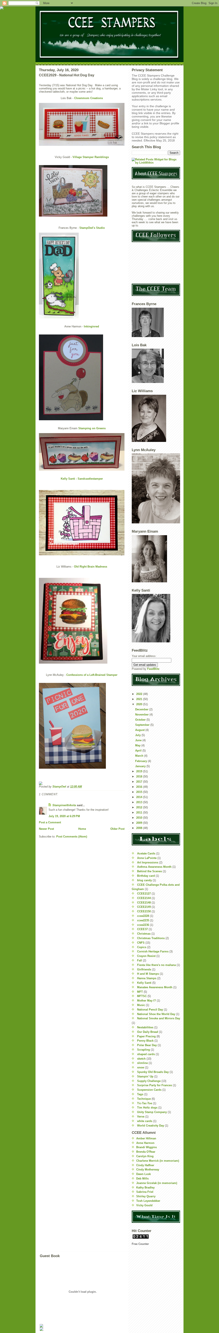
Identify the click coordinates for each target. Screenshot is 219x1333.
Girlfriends (144, 969)
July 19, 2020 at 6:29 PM (64, 816)
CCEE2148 (144, 902)
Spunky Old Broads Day (153, 1072)
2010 (139, 817)
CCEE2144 (144, 898)
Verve (140, 1116)
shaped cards (146, 1054)
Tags (140, 1094)
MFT (140, 991)
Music (141, 1005)
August (140, 730)
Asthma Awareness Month (154, 866)
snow (140, 1067)
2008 (139, 828)
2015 (139, 792)
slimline (142, 1063)
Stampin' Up (145, 1076)
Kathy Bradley (145, 1187)
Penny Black (145, 1040)
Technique (144, 1098)
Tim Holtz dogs (147, 1107)
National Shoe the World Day (156, 1014)
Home (82, 828)
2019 (139, 771)
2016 (139, 786)
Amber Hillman (146, 1138)
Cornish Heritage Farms (153, 951)
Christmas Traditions (151, 938)
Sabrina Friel (144, 1191)
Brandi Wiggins (146, 1147)
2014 (139, 797)
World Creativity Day (150, 1125)
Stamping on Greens (91, 428)
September (142, 724)
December (142, 709)
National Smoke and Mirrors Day (158, 1018)
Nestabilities (145, 1027)
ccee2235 (143, 920)
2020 (139, 704)
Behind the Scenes (149, 871)
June (138, 740)
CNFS (141, 942)
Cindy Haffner (145, 1165)
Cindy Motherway (147, 1169)
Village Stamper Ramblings (91, 157)
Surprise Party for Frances (154, 1085)
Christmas (144, 933)
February (141, 761)
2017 (139, 781)
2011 (139, 812)
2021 (139, 699)
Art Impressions (147, 862)
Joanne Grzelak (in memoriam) (156, 1183)
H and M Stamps (148, 973)
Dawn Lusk (143, 1174)
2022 (139, 694)
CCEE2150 (144, 911)
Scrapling (143, 1049)
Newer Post (46, 828)
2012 (139, 807)
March (139, 755)
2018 (139, 776)
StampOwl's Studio (92, 227)
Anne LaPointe (147, 858)
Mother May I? (146, 1000)
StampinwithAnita (64, 805)
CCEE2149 (144, 906)
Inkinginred (91, 326)
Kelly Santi (144, 982)
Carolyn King (145, 1156)
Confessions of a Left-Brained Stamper (91, 674)
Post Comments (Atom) (71, 836)
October (140, 719)
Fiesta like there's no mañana (156, 965)
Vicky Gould (144, 1205)
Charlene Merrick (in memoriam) (157, 1160)
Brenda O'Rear (145, 1151)
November (142, 714)
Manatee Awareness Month (154, 987)
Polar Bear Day (147, 1045)
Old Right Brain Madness (90, 566)
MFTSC (142, 996)
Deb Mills (142, 1178)
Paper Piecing (146, 1036)
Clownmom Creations (88, 98)
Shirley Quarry (145, 1196)
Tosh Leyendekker (148, 1200)
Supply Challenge (149, 1081)
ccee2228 (143, 915)
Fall (139, 960)
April (138, 750)
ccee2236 (143, 924)
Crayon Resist (146, 956)
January (140, 766)
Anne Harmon (145, 1143)
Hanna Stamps (146, 978)
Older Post (117, 828)
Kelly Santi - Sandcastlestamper (82, 478)
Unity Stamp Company (152, 1112)
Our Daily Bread (147, 1031)
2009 (139, 822)
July (138, 735)
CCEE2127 (144, 893)
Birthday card (146, 875)
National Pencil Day (150, 1009)
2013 (139, 802)
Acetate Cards (146, 853)
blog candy (144, 880)
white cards (144, 1121)
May (138, 745)
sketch (141, 1058)
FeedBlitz (153, 668)
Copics (141, 947)
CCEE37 (142, 929)
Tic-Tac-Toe (144, 1103)
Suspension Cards (149, 1089)
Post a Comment (50, 822)
